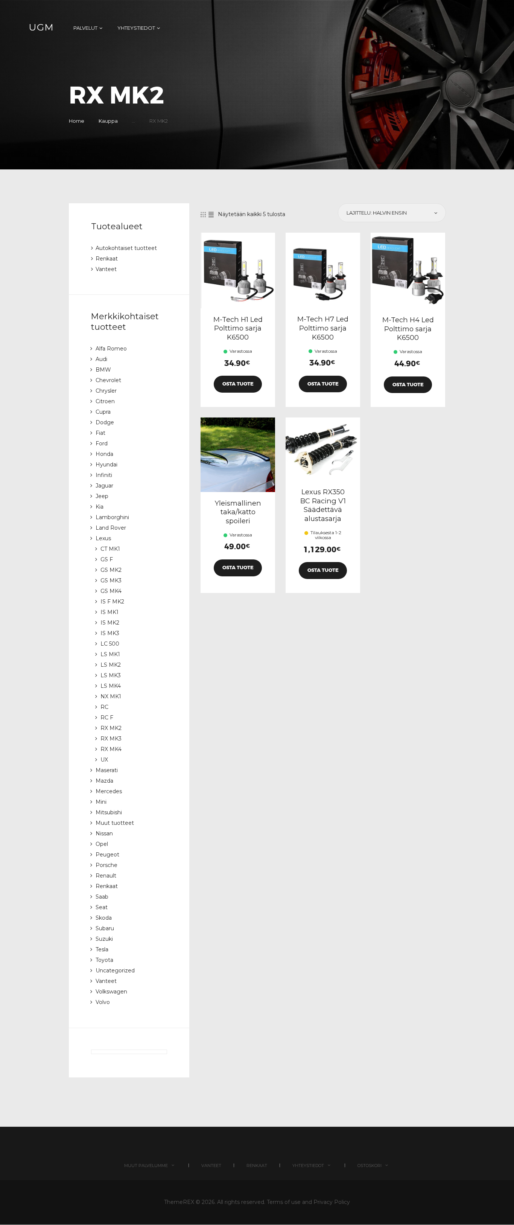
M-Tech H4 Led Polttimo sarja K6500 (408, 328)
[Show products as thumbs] (203, 214)
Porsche (106, 865)
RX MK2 (111, 728)
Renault (106, 875)
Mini (101, 801)
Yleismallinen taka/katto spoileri (238, 512)
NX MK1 (110, 696)
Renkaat (107, 258)
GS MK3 (111, 580)
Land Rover (111, 527)
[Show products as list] (211, 214)
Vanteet (106, 269)
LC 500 (109, 643)
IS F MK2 (112, 601)
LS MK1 (110, 654)
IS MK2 (109, 622)
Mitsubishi (109, 812)
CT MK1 (110, 548)
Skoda (104, 917)
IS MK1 (109, 612)
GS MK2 (111, 570)
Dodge (105, 422)
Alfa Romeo (111, 348)
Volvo (103, 1002)
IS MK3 (109, 633)
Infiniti (104, 475)
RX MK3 (111, 738)
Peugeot (107, 854)
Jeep (102, 496)
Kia (99, 506)
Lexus (103, 538)
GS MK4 (111, 591)
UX (104, 759)
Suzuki (104, 939)
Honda (104, 454)
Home (76, 121)
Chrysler (106, 390)
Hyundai (106, 464)
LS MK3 (110, 675)
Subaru (105, 928)
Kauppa (108, 121)
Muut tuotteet (115, 823)
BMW (103, 369)
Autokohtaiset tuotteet (126, 248)
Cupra (103, 411)
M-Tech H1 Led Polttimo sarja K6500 (238, 328)
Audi (101, 359)
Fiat (100, 433)
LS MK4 (110, 686)
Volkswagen (111, 991)
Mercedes (109, 791)
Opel (102, 844)
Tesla (102, 949)
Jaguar (104, 485)
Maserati (107, 770)
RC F (106, 717)
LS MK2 (110, 664)
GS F (106, 559)
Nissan (104, 833)
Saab (102, 896)
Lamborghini (112, 517)
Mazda (104, 780)
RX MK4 (111, 749)
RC (104, 707)
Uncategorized (115, 970)
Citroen (105, 401)
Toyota (104, 960)
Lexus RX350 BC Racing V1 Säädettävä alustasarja (323, 505)
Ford (102, 443)
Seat (102, 907)
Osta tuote (238, 384)
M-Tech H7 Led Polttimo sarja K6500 (322, 328)
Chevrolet (108, 380)
